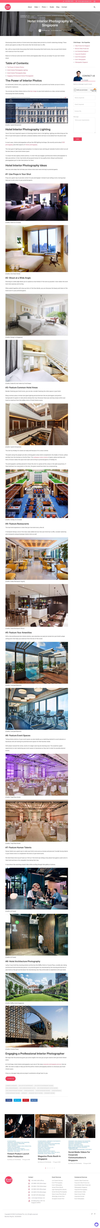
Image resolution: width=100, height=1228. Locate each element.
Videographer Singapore (81, 62)
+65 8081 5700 (35, 1192)
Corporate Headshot (80, 54)
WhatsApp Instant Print (58, 1196)
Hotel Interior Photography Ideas (16, 73)
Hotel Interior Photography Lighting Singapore (47, 1088)
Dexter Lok (47, 30)
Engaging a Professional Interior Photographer (20, 76)
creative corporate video (75, 1144)
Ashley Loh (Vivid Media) (15, 1159)
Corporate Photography (44, 15)
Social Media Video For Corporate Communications (77, 1148)
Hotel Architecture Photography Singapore (44, 1085)
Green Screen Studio (79, 1194)
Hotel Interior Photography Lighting (17, 70)
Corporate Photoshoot (44, 1142)
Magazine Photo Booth (13, 1149)
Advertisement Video (80, 1192)
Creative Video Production (75, 1146)
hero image (33, 91)
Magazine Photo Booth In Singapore (49, 1157)
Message (76, 116)
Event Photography (57, 1183)
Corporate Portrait (79, 1196)
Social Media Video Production (82, 1185)
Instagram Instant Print (58, 1199)
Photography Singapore (50, 1093)
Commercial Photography (28, 15)
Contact (64, 7)
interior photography (31, 145)
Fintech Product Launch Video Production (19, 1146)
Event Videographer (80, 60)
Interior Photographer (29, 1090)
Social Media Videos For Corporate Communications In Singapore (79, 1156)
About (30, 7)
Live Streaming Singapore (81, 51)
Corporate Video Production (81, 1183)
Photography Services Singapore (36, 1093)
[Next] (99, 1140)
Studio (52, 7)
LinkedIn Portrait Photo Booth (15, 1148)
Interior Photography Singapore (13, 1093)
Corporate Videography (75, 1143)
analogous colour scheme (41, 457)
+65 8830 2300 (35, 1189)
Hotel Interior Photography (12, 1088)
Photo (44, 7)
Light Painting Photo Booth (59, 1190)
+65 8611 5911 (34, 1195)
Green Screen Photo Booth (59, 1194)
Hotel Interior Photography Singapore (14, 1090)
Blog (57, 7)
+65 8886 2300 (35, 1183)
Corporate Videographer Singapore (78, 1142)
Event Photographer (80, 57)
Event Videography (12, 1144)
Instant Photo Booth (43, 1149)
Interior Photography (58, 15)
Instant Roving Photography (59, 1192)
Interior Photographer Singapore (43, 1090)
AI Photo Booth (11, 1141)
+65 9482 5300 (69, 1)
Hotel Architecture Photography (26, 1085)
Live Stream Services (57, 1181)
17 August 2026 (56, 1162)
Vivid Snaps (30, 17)
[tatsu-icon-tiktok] (92, 1214)
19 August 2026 (26, 1159)
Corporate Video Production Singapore (18, 1142)
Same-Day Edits (25, 1149)
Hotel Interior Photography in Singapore (50, 23)
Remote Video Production (82, 49)
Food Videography (79, 1199)
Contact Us (10, 1079)
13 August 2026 (87, 1163)
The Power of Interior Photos (15, 67)
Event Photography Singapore (15, 1143)
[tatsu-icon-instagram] (94, 1214)
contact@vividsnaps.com (84, 1)
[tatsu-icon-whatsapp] (94, 1)
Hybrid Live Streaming (13, 1147)
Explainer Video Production (45, 1147)
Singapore (23, 17)
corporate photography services (52, 1064)
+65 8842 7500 (35, 1186)
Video (36, 7)
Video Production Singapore (82, 46)
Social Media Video (49, 1153)
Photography (70, 15)
